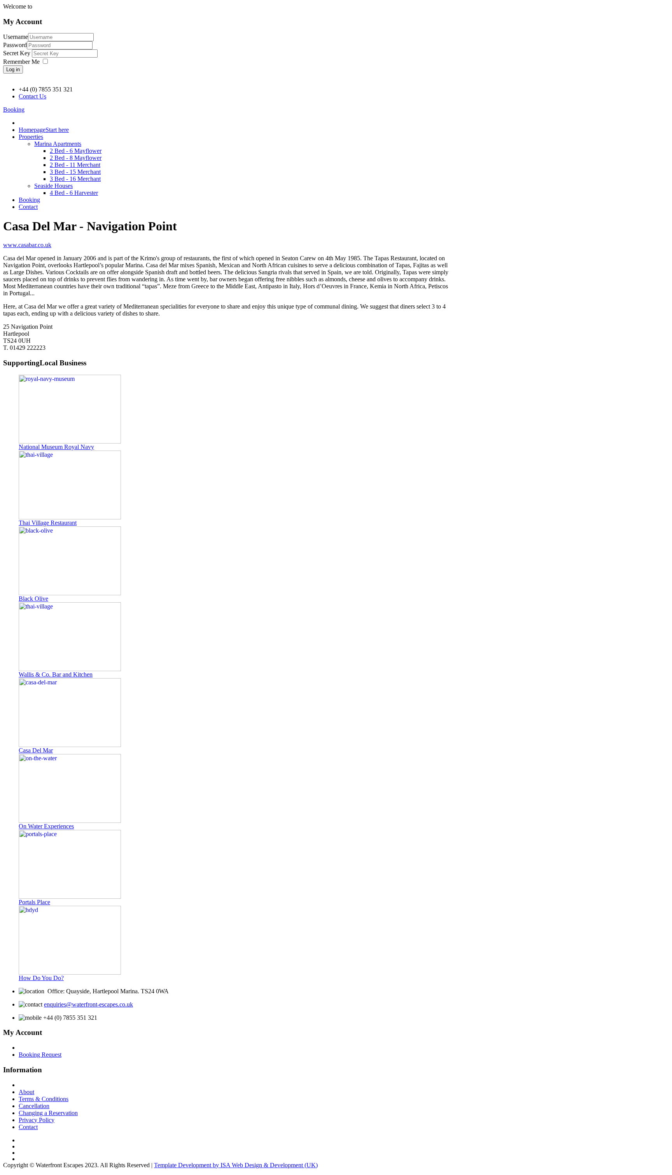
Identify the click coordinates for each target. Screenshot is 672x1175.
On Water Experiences (46, 826)
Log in (13, 69)
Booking (13, 109)
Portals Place (34, 902)
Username (15, 36)
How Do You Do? (41, 978)
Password (15, 45)
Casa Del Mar (36, 750)
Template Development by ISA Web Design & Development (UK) (236, 1165)
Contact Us (32, 96)
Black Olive (33, 598)
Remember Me (21, 61)
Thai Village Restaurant (48, 522)
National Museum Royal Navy (56, 447)
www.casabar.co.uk (27, 245)
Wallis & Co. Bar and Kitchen (56, 674)
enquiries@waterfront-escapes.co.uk (88, 1004)
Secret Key (17, 53)
